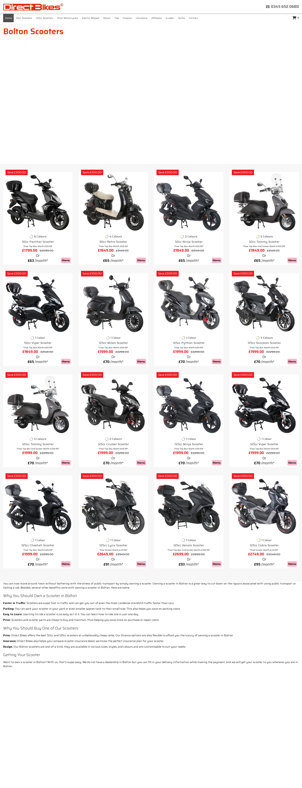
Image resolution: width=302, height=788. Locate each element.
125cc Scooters (44, 18)
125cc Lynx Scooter (113, 545)
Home (8, 18)
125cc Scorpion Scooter (264, 343)
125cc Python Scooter (189, 343)
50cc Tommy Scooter (264, 241)
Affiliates (156, 18)
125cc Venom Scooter (188, 545)
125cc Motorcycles (67, 18)
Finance (127, 18)
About (107, 18)
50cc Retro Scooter (113, 241)
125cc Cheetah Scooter (37, 545)
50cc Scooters (24, 18)
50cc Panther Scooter (38, 241)
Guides (170, 18)
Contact (193, 18)
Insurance (141, 18)
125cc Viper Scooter (264, 444)
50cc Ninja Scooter (189, 241)
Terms (181, 18)
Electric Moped (90, 18)
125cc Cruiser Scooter (113, 444)
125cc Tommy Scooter (38, 444)
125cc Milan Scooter (113, 343)
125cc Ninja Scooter (188, 444)
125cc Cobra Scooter (264, 545)
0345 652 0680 (285, 7)
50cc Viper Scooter (37, 343)
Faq (117, 18)
